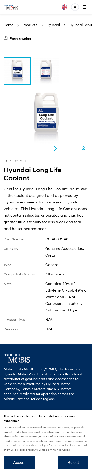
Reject (73, 462)
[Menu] (84, 7)
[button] (55, 148)
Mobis (11, 7)
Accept (19, 462)
